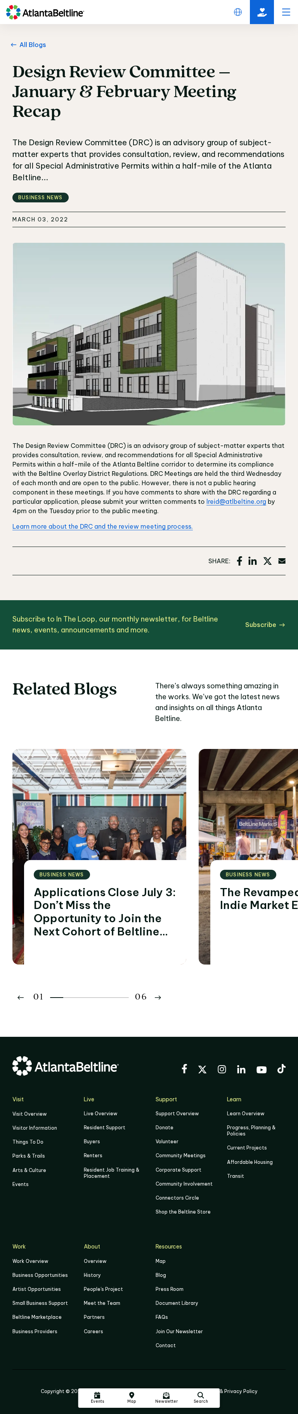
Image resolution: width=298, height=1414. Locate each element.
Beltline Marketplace (37, 1317)
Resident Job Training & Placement (111, 1173)
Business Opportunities (40, 1275)
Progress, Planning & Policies (251, 1131)
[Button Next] (158, 997)
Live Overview (100, 1113)
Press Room (170, 1289)
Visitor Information (34, 1128)
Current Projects (247, 1148)
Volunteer (167, 1141)
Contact (166, 1345)
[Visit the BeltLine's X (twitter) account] (202, 1071)
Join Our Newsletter (179, 1331)
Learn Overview (245, 1113)
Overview (95, 1261)
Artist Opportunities (36, 1289)
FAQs (162, 1317)
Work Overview (30, 1261)
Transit (235, 1176)
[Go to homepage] (45, 12)
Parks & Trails (28, 1156)
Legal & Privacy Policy (231, 1391)
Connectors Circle (177, 1198)
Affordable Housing (250, 1162)
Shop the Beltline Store (183, 1212)
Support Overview (177, 1113)
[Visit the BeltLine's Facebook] (184, 1070)
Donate (164, 1127)
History (92, 1275)
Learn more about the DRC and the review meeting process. (102, 526)
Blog (161, 1275)
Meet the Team (102, 1303)
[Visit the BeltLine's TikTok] (281, 1070)
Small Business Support (40, 1303)
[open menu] (286, 12)
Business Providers (34, 1331)
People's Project (103, 1289)
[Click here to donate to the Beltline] (262, 12)
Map (161, 1261)
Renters (93, 1155)
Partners (94, 1317)
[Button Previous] (20, 997)
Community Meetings (181, 1155)
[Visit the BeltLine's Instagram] (222, 1070)
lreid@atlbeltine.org (236, 501)
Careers (93, 1331)
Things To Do (27, 1142)
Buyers (92, 1141)
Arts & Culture (29, 1170)
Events (20, 1184)
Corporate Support (178, 1170)
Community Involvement (184, 1184)
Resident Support (104, 1127)
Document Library (177, 1303)
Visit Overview (29, 1114)
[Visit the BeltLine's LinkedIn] (241, 1070)
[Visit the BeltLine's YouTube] (261, 1071)
